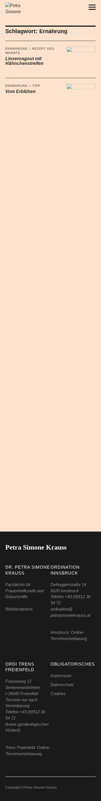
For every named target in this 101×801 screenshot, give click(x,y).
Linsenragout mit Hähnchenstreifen (24, 61)
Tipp (36, 85)
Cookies (58, 693)
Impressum (61, 675)
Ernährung (16, 48)
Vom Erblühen (20, 91)
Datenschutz (62, 684)
